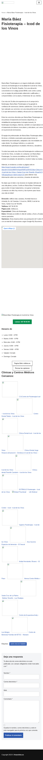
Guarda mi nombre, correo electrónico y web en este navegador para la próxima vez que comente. (21, 729)
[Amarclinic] (8, 2)
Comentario (8, 699)
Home (4, 12)
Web (5, 690)
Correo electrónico (10, 682)
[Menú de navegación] (39, 2)
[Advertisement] (21, 59)
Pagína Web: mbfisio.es (22, 363)
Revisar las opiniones (22, 368)
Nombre (7, 673)
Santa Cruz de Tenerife (18, 644)
